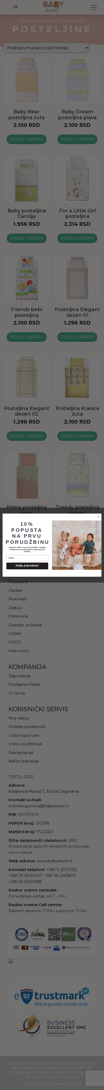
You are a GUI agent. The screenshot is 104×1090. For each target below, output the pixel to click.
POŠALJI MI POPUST (27, 566)
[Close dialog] (98, 516)
